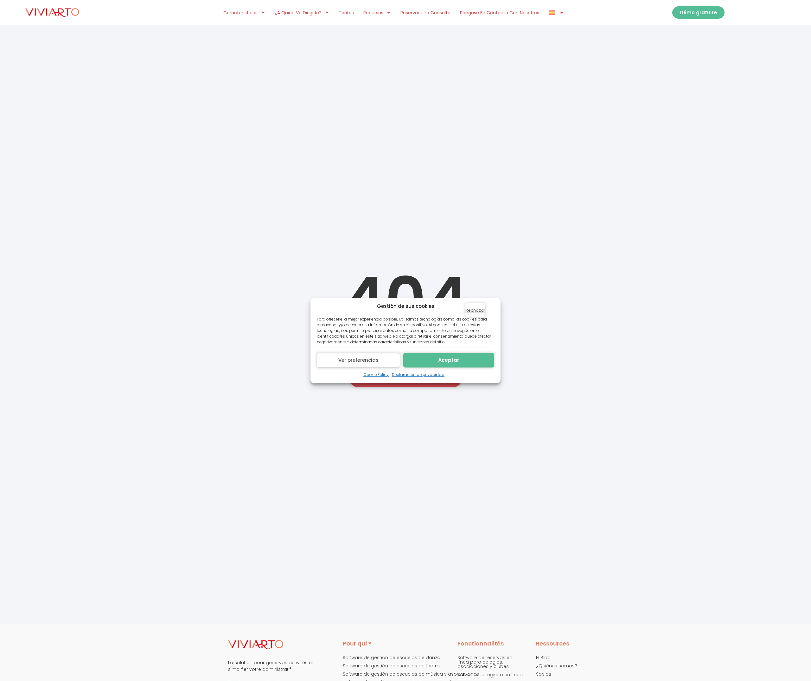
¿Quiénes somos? (556, 666)
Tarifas (346, 13)
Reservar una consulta (425, 13)
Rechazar (475, 310)
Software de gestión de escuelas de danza (391, 657)
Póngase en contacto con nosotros (499, 13)
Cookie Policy (376, 374)
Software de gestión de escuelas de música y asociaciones (411, 674)
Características (240, 13)
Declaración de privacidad (418, 374)
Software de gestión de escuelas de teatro (391, 666)
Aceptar (448, 360)
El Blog (543, 657)
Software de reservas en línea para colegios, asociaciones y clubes (484, 662)
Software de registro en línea (490, 674)
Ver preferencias (358, 360)
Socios (543, 674)
